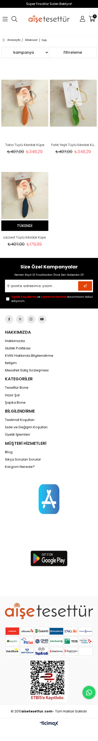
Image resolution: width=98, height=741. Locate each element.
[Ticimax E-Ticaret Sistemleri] (49, 724)
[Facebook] (9, 319)
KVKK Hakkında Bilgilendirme (29, 355)
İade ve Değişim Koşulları (26, 427)
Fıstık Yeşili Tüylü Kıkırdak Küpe (73, 145)
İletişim (11, 363)
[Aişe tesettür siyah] (49, 611)
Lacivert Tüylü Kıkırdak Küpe (24, 237)
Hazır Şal (12, 395)
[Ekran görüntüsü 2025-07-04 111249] (49, 680)
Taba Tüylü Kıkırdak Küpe (24, 145)
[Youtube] (42, 319)
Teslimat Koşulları (19, 420)
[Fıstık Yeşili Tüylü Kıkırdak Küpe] (73, 103)
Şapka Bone (15, 402)
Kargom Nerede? (20, 466)
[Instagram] (31, 319)
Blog (9, 452)
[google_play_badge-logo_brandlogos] (49, 558)
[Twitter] (20, 319)
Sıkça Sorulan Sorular (23, 459)
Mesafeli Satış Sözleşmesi (27, 370)
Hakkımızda (15, 341)
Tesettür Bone (16, 387)
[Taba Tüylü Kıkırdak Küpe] (24, 103)
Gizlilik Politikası (18, 348)
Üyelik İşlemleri (17, 434)
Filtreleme (73, 52)
